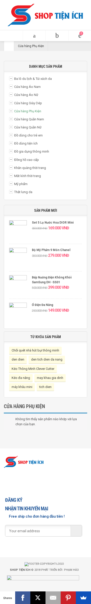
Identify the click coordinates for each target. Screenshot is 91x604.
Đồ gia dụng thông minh (31, 151)
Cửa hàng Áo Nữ (26, 95)
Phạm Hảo (71, 570)
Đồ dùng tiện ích (26, 143)
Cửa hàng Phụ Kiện (27, 111)
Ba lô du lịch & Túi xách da (33, 79)
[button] (11, 35)
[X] (38, 597)
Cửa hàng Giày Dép (28, 103)
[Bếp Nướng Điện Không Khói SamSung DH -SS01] (18, 285)
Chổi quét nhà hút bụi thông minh (35, 350)
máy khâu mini (22, 387)
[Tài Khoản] (57, 35)
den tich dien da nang (46, 359)
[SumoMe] (83, 597)
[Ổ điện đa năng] (18, 313)
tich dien (45, 387)
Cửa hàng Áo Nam (27, 87)
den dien (18, 359)
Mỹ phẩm (21, 184)
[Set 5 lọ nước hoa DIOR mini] (18, 230)
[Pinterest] (68, 597)
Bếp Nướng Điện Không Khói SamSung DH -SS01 (52, 280)
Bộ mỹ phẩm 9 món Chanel (51, 250)
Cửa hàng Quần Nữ (27, 127)
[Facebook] (22, 597)
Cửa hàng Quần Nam (29, 119)
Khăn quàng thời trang (30, 168)
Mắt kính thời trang (27, 176)
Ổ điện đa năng (42, 305)
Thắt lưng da (23, 192)
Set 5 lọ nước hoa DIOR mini (53, 222)
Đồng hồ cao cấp (26, 160)
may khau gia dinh (50, 378)
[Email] (53, 597)
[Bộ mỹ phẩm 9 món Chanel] (18, 258)
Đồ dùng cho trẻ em (28, 135)
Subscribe (76, 530)
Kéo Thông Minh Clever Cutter (33, 369)
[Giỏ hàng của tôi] (79, 35)
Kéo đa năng (21, 378)
